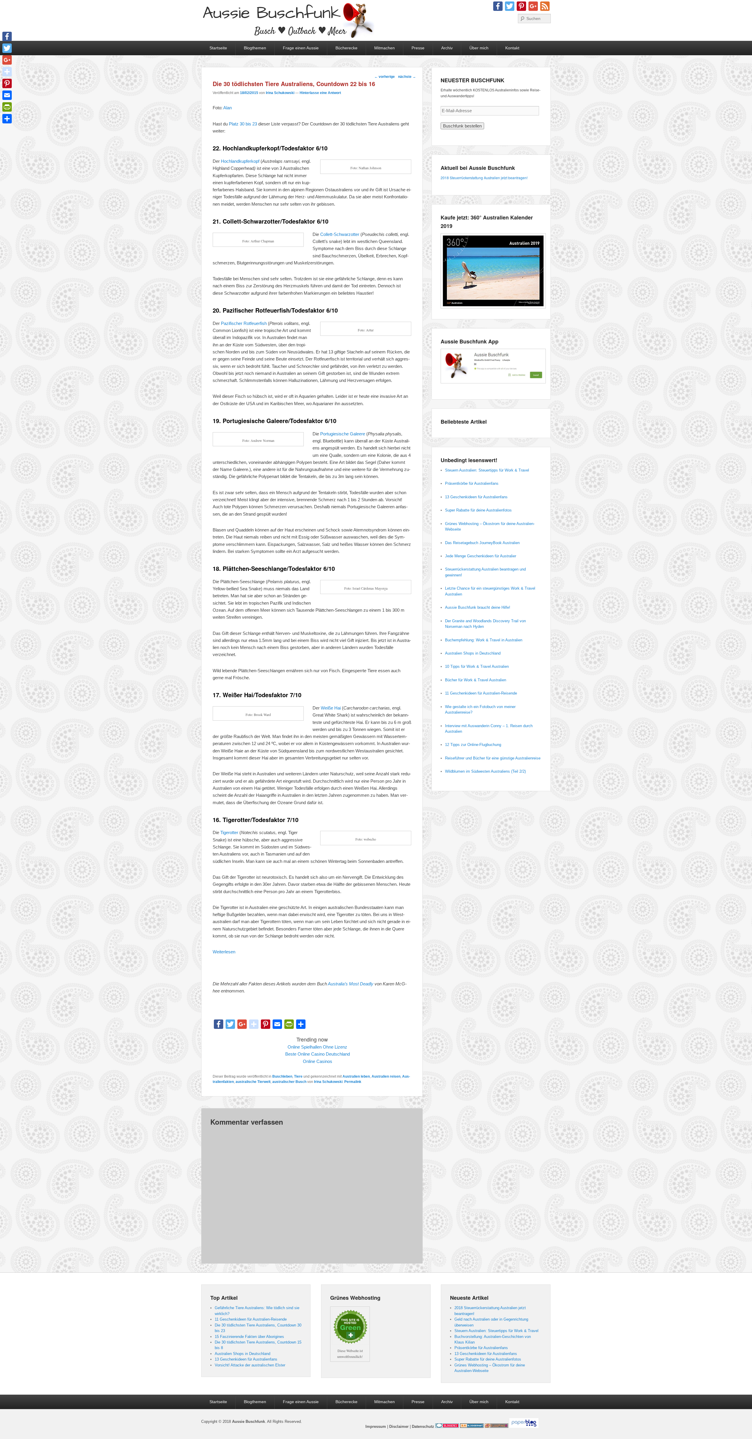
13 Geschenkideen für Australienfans (476, 497)
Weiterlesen (224, 951)
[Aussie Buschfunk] (288, 20)
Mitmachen (384, 48)
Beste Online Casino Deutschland (317, 1053)
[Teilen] (7, 119)
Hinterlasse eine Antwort (320, 93)
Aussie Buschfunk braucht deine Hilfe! (477, 607)
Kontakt (512, 48)
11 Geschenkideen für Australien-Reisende (481, 693)
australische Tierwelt (253, 1082)
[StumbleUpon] (7, 72)
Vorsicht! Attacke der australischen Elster (250, 1365)
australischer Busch (289, 1082)
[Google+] (7, 60)
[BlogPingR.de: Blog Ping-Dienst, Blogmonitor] (496, 1426)
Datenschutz (423, 1426)
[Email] (7, 95)
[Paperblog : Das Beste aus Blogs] (523, 1426)
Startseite (218, 48)
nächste (407, 77)
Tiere (298, 1076)
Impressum (375, 1426)
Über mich (479, 48)
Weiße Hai (330, 707)
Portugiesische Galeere (342, 433)
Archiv (447, 48)
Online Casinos (317, 1061)
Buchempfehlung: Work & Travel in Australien (483, 640)
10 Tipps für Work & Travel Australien (477, 666)
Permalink (352, 1082)
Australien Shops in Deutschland (473, 653)
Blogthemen (255, 48)
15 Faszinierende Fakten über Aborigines (249, 1336)
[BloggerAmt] (472, 1426)
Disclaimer (399, 1426)
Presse (418, 48)
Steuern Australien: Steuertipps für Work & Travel (487, 470)
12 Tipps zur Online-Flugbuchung (473, 744)
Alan (227, 107)
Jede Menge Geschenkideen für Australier (480, 556)
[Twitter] (7, 48)
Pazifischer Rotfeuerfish (244, 323)
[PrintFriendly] (7, 107)
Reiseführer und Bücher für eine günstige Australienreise (492, 758)
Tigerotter (229, 832)
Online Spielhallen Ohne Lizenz (317, 1046)
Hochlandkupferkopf (240, 161)
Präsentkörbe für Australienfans (471, 483)
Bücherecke (346, 48)
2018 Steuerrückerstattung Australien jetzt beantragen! (484, 177)
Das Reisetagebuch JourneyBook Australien (482, 543)
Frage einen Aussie (301, 48)
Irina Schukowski (280, 93)
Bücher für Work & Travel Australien (475, 680)
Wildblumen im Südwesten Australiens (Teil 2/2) (485, 771)
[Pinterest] (7, 83)
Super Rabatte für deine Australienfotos (478, 510)
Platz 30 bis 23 (243, 123)
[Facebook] (7, 36)
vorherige (384, 77)
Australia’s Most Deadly (350, 983)
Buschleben (282, 1076)
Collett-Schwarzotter (339, 234)
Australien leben (356, 1076)
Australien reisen (386, 1076)
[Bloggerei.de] (447, 1426)
